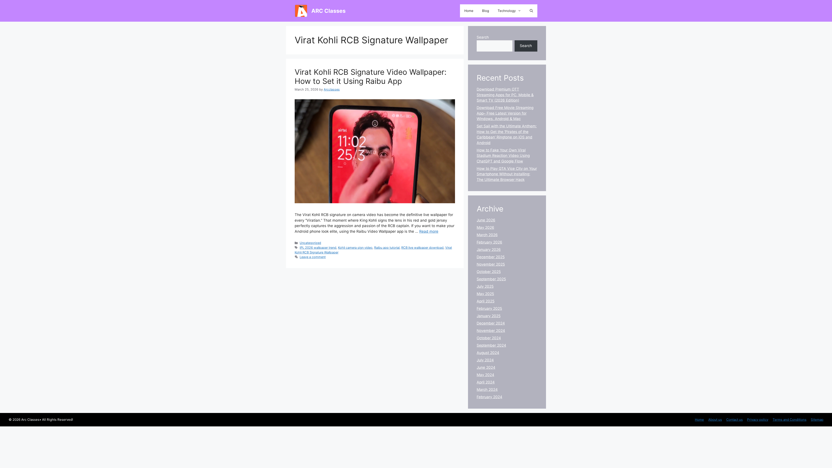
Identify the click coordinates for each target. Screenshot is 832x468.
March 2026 (487, 235)
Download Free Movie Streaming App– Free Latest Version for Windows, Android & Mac (505, 113)
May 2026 (485, 227)
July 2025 (485, 286)
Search (483, 37)
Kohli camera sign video (355, 247)
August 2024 (488, 353)
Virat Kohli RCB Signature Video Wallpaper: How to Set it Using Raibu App (371, 76)
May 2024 (485, 375)
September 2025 (491, 279)
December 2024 (491, 323)
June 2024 (486, 367)
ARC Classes (328, 11)
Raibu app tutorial (387, 247)
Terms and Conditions (789, 420)
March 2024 (487, 389)
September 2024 (491, 345)
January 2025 (488, 316)
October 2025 (489, 272)
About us (715, 420)
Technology (507, 11)
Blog (485, 11)
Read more (428, 231)
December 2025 (491, 257)
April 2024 (486, 382)
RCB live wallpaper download (422, 247)
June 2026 (486, 220)
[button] (531, 10)
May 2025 (485, 294)
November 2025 (491, 264)
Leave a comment (313, 257)
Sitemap (817, 420)
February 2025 (489, 308)
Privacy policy (757, 420)
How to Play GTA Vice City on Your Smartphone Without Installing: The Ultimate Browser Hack (507, 174)
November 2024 (491, 330)
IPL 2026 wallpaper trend (318, 247)
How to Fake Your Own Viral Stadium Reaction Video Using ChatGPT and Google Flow (503, 155)
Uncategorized (310, 243)
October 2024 (489, 338)
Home (468, 11)
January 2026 (489, 249)
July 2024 (485, 360)
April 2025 (485, 301)
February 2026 (489, 242)
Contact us (734, 420)
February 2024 (489, 397)
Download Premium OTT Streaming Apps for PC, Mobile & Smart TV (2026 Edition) (505, 94)
